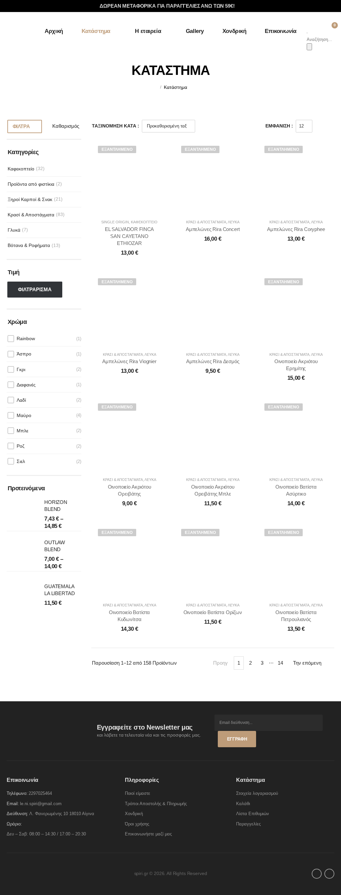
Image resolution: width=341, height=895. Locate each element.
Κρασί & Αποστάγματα (31, 214)
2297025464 (40, 793)
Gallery (195, 31)
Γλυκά (14, 230)
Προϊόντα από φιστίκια (31, 184)
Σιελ (21, 461)
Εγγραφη (237, 739)
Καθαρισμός (65, 126)
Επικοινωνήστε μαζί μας (148, 833)
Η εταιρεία (148, 31)
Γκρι (21, 369)
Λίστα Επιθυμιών (252, 813)
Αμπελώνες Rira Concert (213, 229)
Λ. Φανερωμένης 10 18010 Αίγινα (61, 813)
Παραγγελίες (248, 823)
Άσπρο (24, 353)
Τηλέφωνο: (17, 793)
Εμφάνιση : (279, 125)
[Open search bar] (307, 32)
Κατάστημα (96, 31)
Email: (13, 803)
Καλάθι (243, 803)
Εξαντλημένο (117, 149)
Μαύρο (24, 415)
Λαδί (21, 400)
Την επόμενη (307, 663)
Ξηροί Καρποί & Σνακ (30, 199)
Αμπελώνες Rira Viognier (129, 361)
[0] (329, 27)
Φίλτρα (21, 126)
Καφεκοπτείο (21, 168)
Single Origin (115, 222)
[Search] (309, 46)
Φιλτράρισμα (35, 289)
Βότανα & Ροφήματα (29, 245)
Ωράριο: (14, 823)
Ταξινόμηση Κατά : (115, 125)
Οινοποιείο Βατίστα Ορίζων (212, 612)
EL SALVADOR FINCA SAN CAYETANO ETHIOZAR (129, 236)
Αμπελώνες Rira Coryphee (296, 229)
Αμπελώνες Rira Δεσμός (212, 361)
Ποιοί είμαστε (137, 793)
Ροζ (20, 446)
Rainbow (26, 338)
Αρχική (54, 31)
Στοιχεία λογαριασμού (257, 793)
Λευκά (233, 222)
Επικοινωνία (280, 31)
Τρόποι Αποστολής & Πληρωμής (156, 803)
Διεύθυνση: (17, 813)
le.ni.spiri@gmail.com (41, 803)
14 (280, 663)
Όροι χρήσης (137, 823)
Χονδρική (234, 31)
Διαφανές (26, 384)
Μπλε (22, 430)
